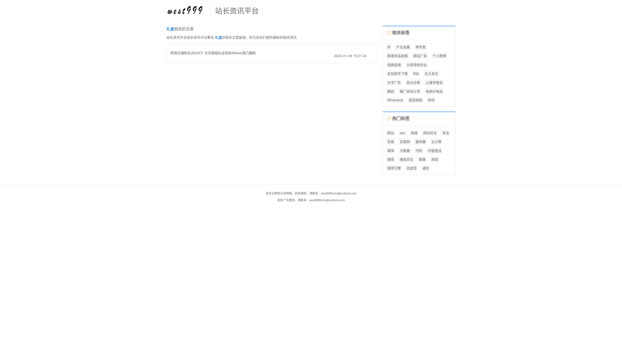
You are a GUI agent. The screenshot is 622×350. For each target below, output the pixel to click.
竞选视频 (415, 99)
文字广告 (394, 82)
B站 (416, 73)
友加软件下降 (397, 73)
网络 (414, 132)
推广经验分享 (410, 91)
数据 (422, 159)
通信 (425, 168)
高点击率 (413, 82)
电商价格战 (434, 91)
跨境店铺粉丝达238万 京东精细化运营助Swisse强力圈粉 (213, 52)
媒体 (390, 150)
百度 (390, 141)
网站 (390, 132)
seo (402, 132)
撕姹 (390, 91)
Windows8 (395, 99)
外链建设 (434, 150)
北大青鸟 (431, 73)
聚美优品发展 (397, 55)
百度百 (411, 168)
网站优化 (430, 132)
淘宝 (434, 159)
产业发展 (403, 46)
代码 (418, 150)
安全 (445, 132)
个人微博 (439, 55)
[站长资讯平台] (185, 10)
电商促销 (394, 64)
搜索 (390, 159)
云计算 (436, 141)
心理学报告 (434, 82)
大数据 (405, 150)
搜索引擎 (394, 168)
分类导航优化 (416, 64)
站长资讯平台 (237, 10)
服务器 (420, 141)
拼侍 (431, 99)
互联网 (405, 141)
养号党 (420, 46)
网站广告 (420, 55)
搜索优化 (406, 159)
